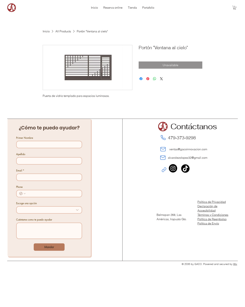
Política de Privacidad (211, 202)
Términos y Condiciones (212, 215)
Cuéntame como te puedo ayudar (34, 219)
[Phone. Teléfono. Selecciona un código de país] (22, 193)
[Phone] (163, 137)
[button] (234, 8)
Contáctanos (194, 127)
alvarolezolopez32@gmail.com (187, 157)
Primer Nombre (24, 137)
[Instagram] (173, 168)
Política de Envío (208, 223)
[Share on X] (161, 79)
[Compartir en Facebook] (141, 79)
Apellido (20, 154)
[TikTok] (185, 168)
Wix (235, 264)
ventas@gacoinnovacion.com (187, 149)
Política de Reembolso (212, 219)
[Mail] (163, 149)
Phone (19, 186)
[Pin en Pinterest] (148, 79)
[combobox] (49, 210)
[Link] (164, 169)
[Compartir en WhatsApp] (154, 79)
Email (20, 170)
